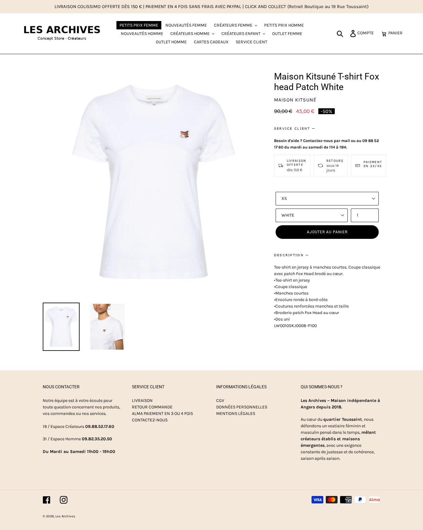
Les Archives (65, 516)
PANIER (397, 33)
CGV (220, 400)
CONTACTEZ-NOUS (150, 420)
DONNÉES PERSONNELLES (241, 407)
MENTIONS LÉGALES (235, 413)
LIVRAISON (142, 400)
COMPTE (367, 33)
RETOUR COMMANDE (152, 407)
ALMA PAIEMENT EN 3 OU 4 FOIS (162, 413)
